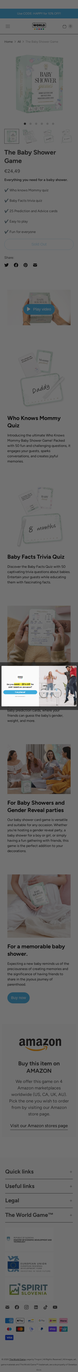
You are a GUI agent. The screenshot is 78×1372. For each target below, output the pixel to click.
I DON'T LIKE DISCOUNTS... (20, 696)
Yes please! (20, 692)
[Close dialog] (75, 666)
